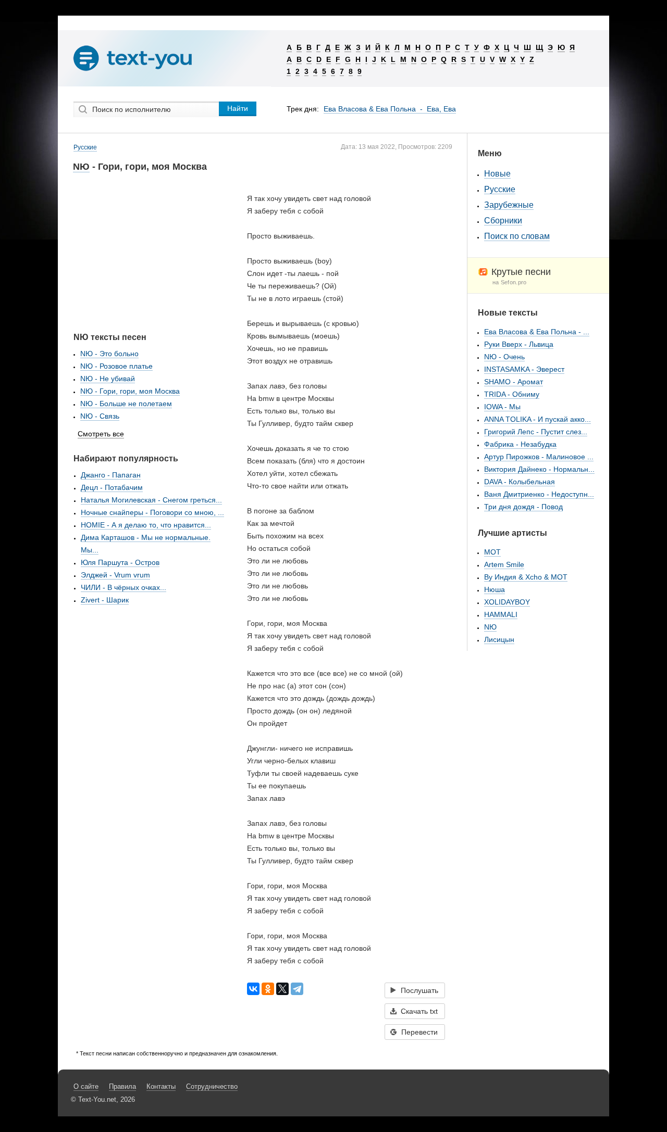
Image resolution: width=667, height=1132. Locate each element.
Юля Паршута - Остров (120, 562)
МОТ (492, 552)
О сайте (85, 1086)
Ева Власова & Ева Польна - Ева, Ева (390, 109)
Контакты (161, 1086)
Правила (122, 1086)
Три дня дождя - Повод (523, 506)
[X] (282, 989)
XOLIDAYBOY (507, 602)
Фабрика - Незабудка (520, 444)
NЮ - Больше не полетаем (126, 403)
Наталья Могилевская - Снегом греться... (151, 500)
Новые (497, 173)
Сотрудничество (212, 1086)
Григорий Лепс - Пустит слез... (535, 431)
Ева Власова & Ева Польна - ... (536, 332)
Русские (85, 147)
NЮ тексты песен (109, 337)
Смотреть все (101, 434)
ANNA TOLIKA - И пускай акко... (537, 419)
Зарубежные (509, 204)
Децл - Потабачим (112, 487)
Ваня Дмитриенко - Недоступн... (539, 494)
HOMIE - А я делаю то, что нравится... (146, 525)
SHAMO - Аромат (513, 382)
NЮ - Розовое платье (116, 366)
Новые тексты (508, 312)
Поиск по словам (517, 236)
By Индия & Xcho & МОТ (525, 577)
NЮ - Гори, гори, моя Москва (130, 391)
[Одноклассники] (268, 989)
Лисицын (499, 639)
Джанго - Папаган (111, 475)
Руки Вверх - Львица (518, 344)
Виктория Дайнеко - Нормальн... (539, 469)
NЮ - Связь (99, 416)
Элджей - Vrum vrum (115, 575)
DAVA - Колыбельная (519, 481)
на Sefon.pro (509, 282)
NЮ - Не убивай (107, 378)
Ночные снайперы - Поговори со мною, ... (152, 512)
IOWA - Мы (502, 407)
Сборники (503, 220)
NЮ (81, 166)
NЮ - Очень (504, 357)
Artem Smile (504, 564)
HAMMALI (500, 614)
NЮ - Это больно (109, 353)
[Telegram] (297, 989)
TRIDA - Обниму (511, 394)
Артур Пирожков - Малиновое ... (539, 456)
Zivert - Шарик (105, 600)
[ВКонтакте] (253, 989)
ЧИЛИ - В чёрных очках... (123, 587)
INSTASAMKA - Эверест (524, 369)
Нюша (494, 589)
